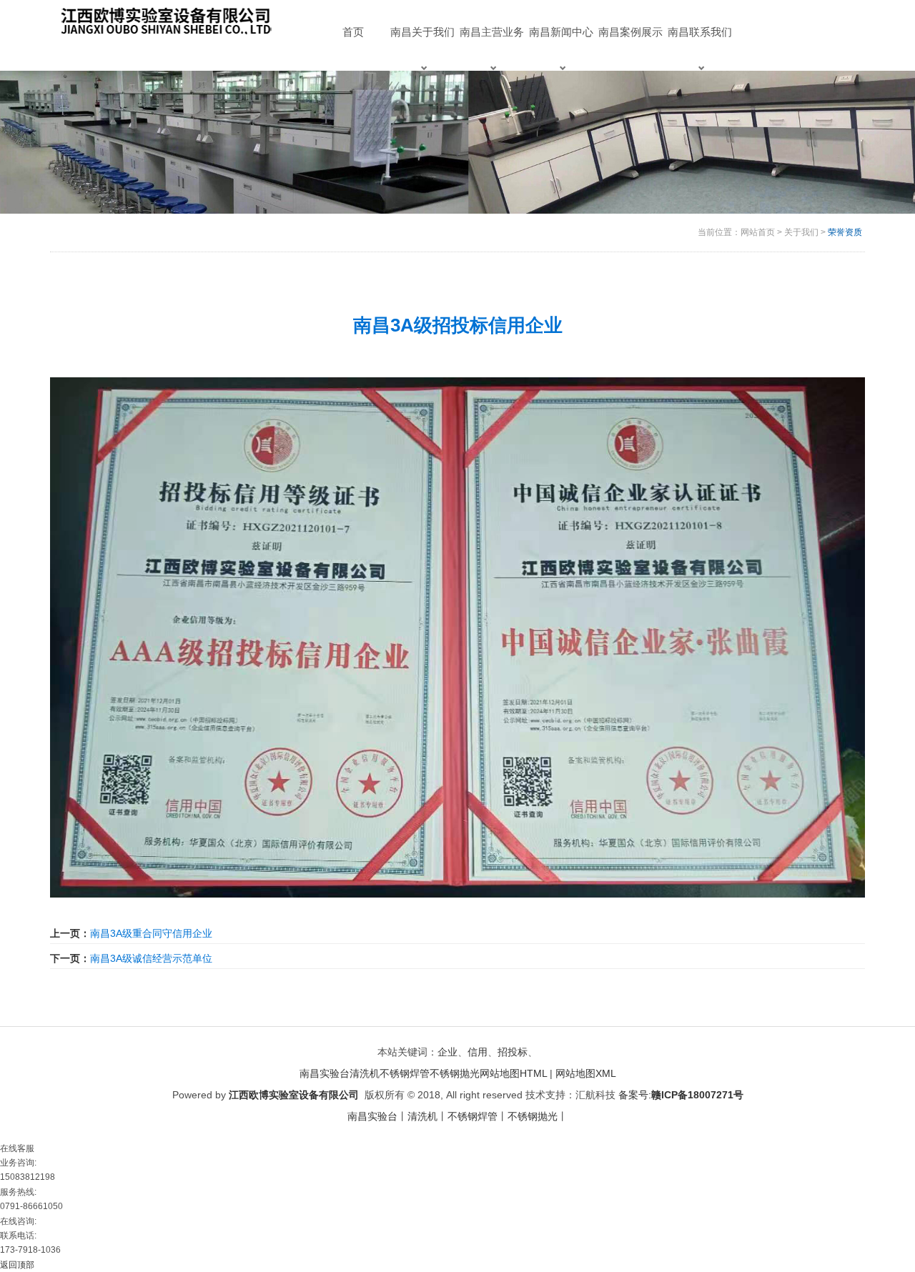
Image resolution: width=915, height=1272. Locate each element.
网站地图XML (585, 1073)
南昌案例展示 (630, 32)
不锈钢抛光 (455, 1073)
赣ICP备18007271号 (697, 1094)
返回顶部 (17, 1265)
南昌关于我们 (422, 32)
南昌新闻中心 (561, 32)
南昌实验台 (325, 1073)
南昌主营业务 (492, 32)
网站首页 (758, 232)
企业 (447, 1052)
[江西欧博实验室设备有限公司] (166, 20)
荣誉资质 (845, 232)
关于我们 (801, 232)
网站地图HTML (513, 1073)
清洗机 (365, 1073)
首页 (353, 32)
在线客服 (17, 1148)
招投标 (513, 1052)
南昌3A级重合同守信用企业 (151, 933)
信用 (478, 1052)
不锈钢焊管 (405, 1073)
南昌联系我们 (700, 32)
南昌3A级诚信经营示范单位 (151, 958)
